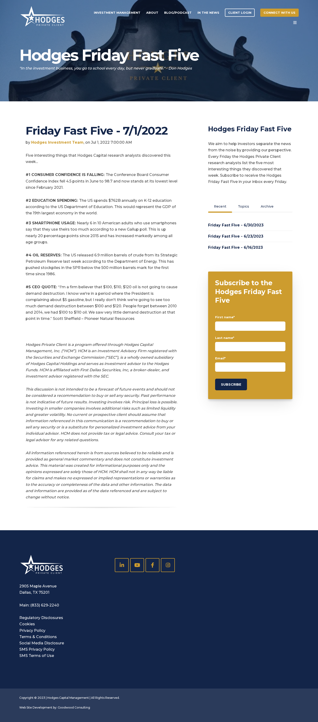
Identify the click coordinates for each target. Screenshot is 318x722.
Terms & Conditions (38, 637)
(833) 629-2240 (44, 605)
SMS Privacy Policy (37, 649)
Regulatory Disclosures (41, 618)
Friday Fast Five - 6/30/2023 (236, 225)
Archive (267, 206)
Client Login (239, 12)
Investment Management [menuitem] (117, 12)
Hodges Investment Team (57, 142)
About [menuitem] (152, 12)
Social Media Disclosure (41, 643)
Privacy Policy (32, 630)
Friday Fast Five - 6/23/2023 (235, 236)
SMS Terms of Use (36, 655)
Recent (220, 206)
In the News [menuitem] (208, 12)
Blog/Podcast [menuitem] (178, 12)
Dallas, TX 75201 (34, 592)
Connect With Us (279, 12)
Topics (243, 206)
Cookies (27, 624)
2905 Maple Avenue (38, 586)
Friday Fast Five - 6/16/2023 (235, 247)
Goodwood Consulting (74, 707)
